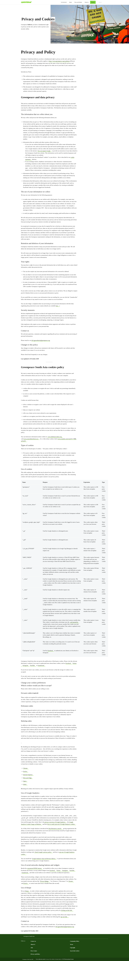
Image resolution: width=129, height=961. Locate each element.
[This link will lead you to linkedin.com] (22, 944)
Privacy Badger (44, 881)
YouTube (32, 665)
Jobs (32, 947)
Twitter (58, 870)
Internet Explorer (28, 774)
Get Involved (64, 2)
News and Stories (78, 2)
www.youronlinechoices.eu (31, 439)
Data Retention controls (54, 828)
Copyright (72, 947)
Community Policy (74, 941)
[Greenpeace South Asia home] (26, 2)
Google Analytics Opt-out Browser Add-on (43, 858)
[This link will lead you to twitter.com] (24, 944)
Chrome (25, 768)
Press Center (34, 951)
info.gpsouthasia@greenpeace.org (40, 340)
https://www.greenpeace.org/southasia (59, 61)
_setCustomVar (74, 622)
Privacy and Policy (35, 954)
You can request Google (43, 151)
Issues (70, 2)
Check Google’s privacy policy (42, 852)
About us (86, 2)
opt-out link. (64, 917)
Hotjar (27, 891)
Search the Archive (74, 951)
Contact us (33, 941)
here (57, 306)
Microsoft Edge (27, 778)
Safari (24, 784)
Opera (24, 781)
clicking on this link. (66, 910)
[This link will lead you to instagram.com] (27, 944)
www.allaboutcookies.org (55, 436)
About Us (33, 944)
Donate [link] (93, 2)
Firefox (25, 771)
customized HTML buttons (34, 868)
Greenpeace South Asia (29, 936)
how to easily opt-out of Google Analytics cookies (61, 824)
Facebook (50, 650)
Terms (71, 944)
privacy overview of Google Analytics (54, 822)
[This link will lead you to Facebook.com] (30, 944)
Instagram (25, 665)
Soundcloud (41, 665)
